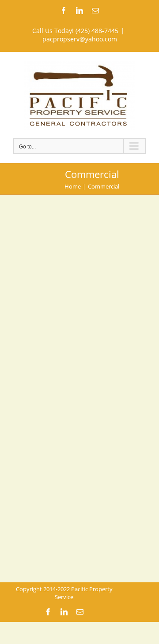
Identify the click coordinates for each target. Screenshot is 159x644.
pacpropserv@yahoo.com (79, 39)
